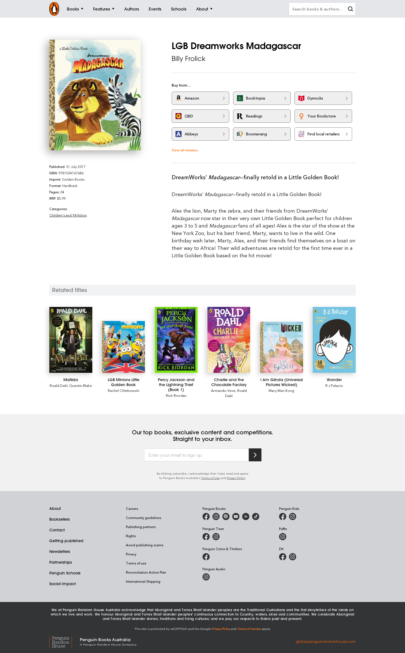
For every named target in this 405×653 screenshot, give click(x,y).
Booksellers (59, 519)
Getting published (66, 540)
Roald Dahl (59, 385)
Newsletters (59, 551)
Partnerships (60, 562)
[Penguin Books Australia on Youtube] (235, 516)
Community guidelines (143, 517)
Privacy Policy (236, 477)
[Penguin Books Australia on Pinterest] (225, 516)
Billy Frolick (188, 58)
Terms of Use (210, 477)
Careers (132, 508)
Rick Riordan (176, 395)
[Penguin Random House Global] (64, 641)
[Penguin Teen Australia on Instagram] (216, 536)
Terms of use (136, 563)
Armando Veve (223, 390)
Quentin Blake (80, 385)
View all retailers (185, 149)
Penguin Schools (64, 573)
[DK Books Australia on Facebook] (282, 556)
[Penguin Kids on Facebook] (282, 516)
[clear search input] (350, 9)
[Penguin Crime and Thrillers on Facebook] (206, 556)
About (55, 508)
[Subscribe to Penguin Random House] (255, 454)
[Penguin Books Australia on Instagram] (216, 516)
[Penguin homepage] (54, 9)
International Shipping (143, 581)
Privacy (131, 554)
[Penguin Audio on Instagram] (206, 576)
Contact (57, 530)
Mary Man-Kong (281, 390)
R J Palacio (334, 385)
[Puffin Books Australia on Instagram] (282, 536)
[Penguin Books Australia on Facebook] (206, 516)
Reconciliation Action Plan (146, 572)
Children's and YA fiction (68, 215)
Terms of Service (249, 628)
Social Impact (62, 583)
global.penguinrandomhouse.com (325, 641)
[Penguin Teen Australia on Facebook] (206, 536)
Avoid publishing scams (144, 544)
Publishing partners (141, 526)
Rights (131, 535)
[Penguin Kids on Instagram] (292, 516)
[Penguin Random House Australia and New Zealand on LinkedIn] (245, 516)
